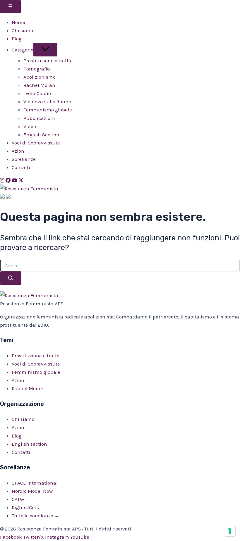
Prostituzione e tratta (47, 60)
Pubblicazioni (39, 118)
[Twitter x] (20, 180)
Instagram (57, 537)
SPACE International (35, 483)
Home (18, 22)
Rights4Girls (25, 507)
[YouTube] (14, 180)
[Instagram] (2, 180)
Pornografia (36, 69)
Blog (17, 39)
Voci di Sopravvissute (36, 143)
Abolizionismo (39, 77)
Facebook (11, 537)
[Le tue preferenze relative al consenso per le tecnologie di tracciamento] (229, 530)
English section (29, 444)
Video (29, 126)
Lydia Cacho (37, 93)
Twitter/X (33, 537)
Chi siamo (23, 30)
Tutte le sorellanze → (35, 515)
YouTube (79, 537)
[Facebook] (8, 180)
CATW (18, 499)
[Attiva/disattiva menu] (45, 49)
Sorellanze (24, 159)
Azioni (19, 151)
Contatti (21, 167)
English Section (41, 134)
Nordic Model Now (32, 491)
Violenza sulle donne (47, 101)
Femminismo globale (47, 110)
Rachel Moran (39, 85)
